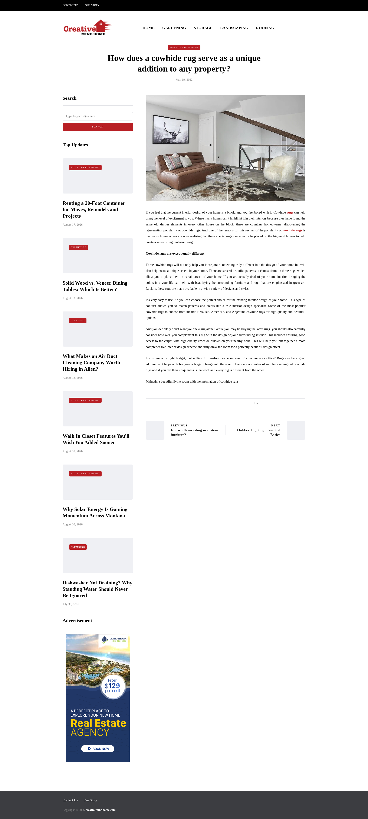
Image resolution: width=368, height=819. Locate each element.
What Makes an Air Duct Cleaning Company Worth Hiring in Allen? (91, 362)
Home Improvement (184, 47)
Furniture (78, 247)
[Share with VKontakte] (297, 403)
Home (148, 28)
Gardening (174, 28)
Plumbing (78, 547)
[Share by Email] (302, 403)
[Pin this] (292, 403)
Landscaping (234, 28)
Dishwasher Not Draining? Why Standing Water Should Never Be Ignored (97, 589)
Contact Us (71, 5)
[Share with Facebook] (270, 403)
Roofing (265, 28)
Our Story (92, 5)
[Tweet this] (276, 403)
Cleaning (78, 320)
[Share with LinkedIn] (286, 403)
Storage (203, 28)
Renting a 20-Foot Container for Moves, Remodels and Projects (94, 209)
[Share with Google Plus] (281, 403)
